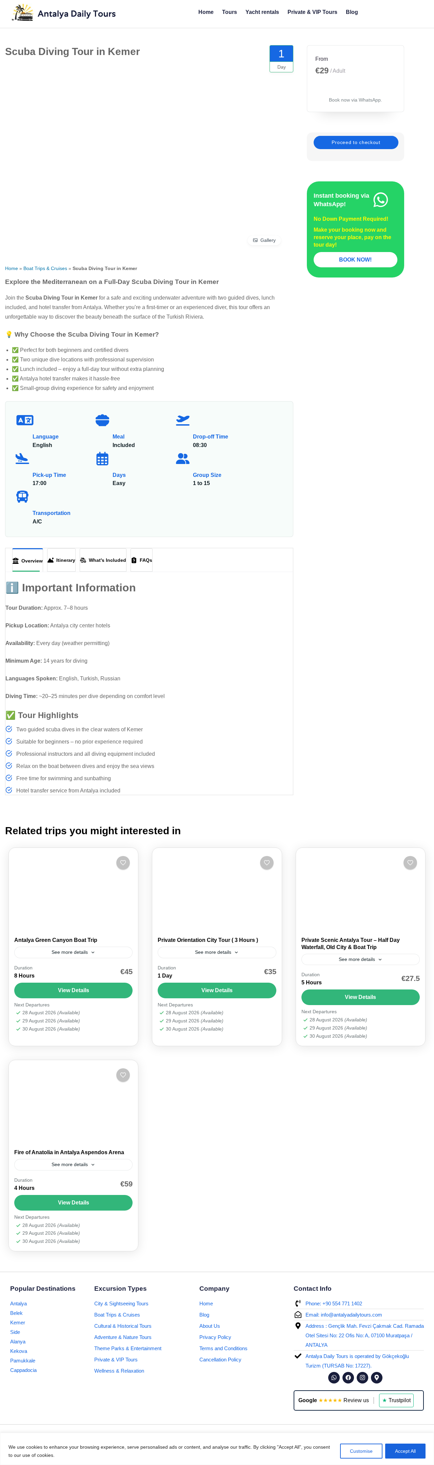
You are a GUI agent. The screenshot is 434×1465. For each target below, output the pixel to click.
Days (119, 475)
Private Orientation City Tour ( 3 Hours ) (208, 940)
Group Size (207, 475)
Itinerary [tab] (64, 560)
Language (46, 437)
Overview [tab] (30, 561)
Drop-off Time (210, 437)
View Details (73, 990)
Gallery (268, 240)
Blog (352, 12)
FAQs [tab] (145, 560)
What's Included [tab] (105, 560)
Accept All (405, 1451)
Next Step (356, 142)
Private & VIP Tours (312, 12)
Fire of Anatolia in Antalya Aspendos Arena (69, 1152)
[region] (217, 1449)
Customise (361, 1451)
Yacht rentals (262, 12)
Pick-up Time (49, 475)
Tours (229, 12)
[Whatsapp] (334, 1377)
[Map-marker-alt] (376, 1377)
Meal (118, 437)
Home (205, 12)
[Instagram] (362, 1377)
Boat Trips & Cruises (45, 268)
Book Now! (355, 260)
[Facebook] (348, 1377)
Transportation (52, 513)
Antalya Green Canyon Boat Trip (55, 940)
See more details (70, 952)
